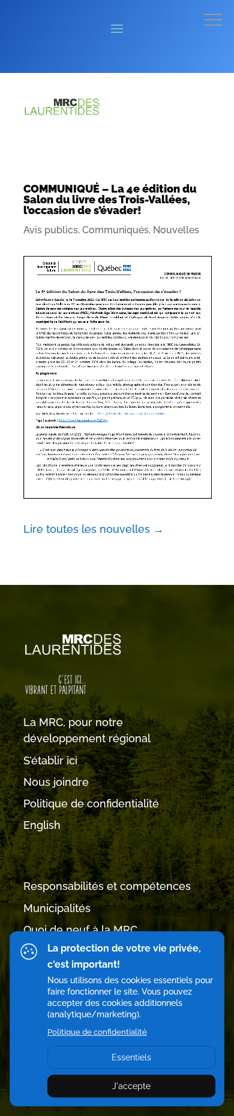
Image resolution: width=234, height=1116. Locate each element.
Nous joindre (56, 782)
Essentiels (131, 1057)
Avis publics (50, 230)
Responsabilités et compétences (107, 886)
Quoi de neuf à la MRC (80, 929)
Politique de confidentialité (91, 803)
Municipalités (57, 908)
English (42, 825)
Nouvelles (176, 230)
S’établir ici (50, 760)
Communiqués (115, 230)
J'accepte (131, 1086)
